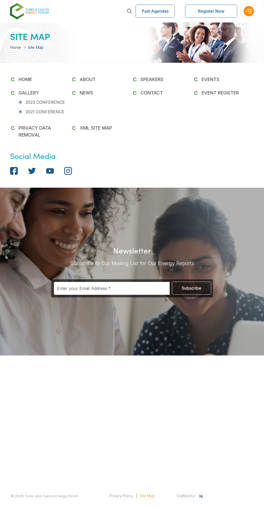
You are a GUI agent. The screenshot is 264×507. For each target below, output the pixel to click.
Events (210, 79)
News (86, 93)
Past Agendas (155, 11)
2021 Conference (45, 111)
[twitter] (32, 170)
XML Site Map (96, 128)
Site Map (147, 496)
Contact (152, 93)
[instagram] (68, 170)
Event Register (220, 93)
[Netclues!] (201, 496)
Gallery (29, 93)
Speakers (152, 79)
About (88, 79)
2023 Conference (45, 102)
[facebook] (14, 170)
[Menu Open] (249, 11)
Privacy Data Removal (35, 131)
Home (15, 47)
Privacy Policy (121, 496)
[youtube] (50, 170)
